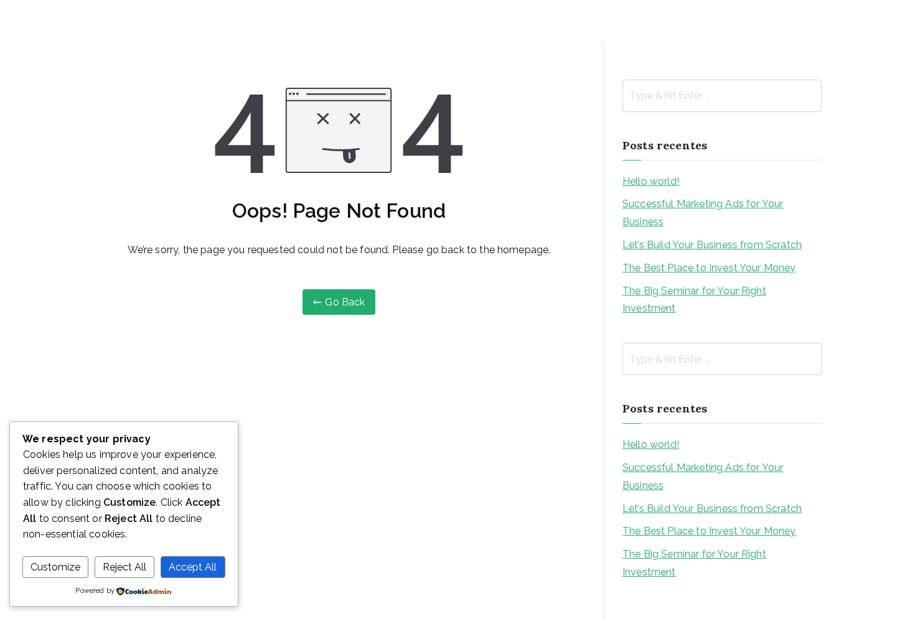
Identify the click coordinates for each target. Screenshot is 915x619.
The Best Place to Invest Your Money (709, 268)
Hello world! (650, 181)
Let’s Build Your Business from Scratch (712, 245)
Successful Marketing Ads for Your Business (702, 213)
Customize (55, 567)
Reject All (124, 567)
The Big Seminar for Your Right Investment (694, 300)
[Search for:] (722, 95)
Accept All (193, 567)
